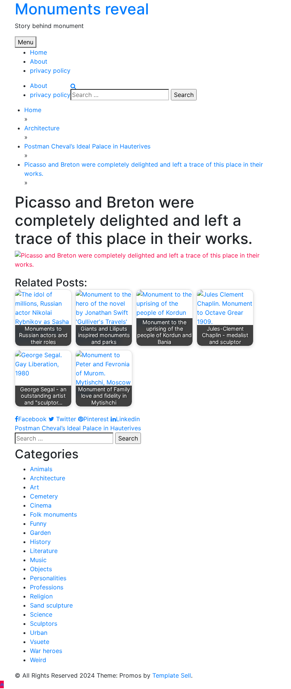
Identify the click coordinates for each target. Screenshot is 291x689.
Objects (41, 569)
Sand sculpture (51, 605)
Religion (41, 596)
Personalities (48, 578)
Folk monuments (53, 514)
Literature (44, 551)
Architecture (47, 478)
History (40, 541)
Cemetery (44, 496)
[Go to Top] (2, 684)
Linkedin (128, 419)
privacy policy (50, 70)
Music (38, 560)
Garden (40, 532)
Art (34, 487)
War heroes (46, 651)
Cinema (41, 505)
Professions (46, 587)
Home (38, 52)
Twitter (65, 419)
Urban (38, 632)
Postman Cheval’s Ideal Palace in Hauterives (78, 428)
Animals (41, 469)
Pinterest (96, 419)
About (38, 61)
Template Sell (171, 675)
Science (41, 614)
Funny (38, 523)
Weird (38, 660)
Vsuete (39, 641)
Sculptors (43, 623)
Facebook (32, 419)
